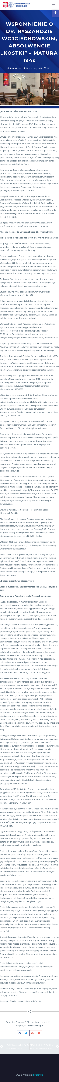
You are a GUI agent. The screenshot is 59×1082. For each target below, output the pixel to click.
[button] (55, 13)
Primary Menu (53, 5)
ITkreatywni (37, 1075)
